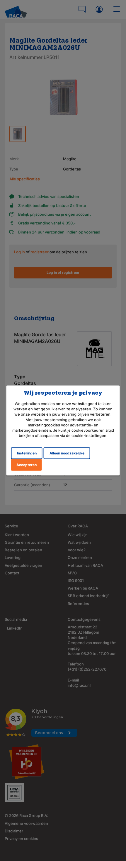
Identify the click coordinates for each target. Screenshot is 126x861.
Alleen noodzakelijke (67, 453)
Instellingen (27, 453)
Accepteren (26, 465)
